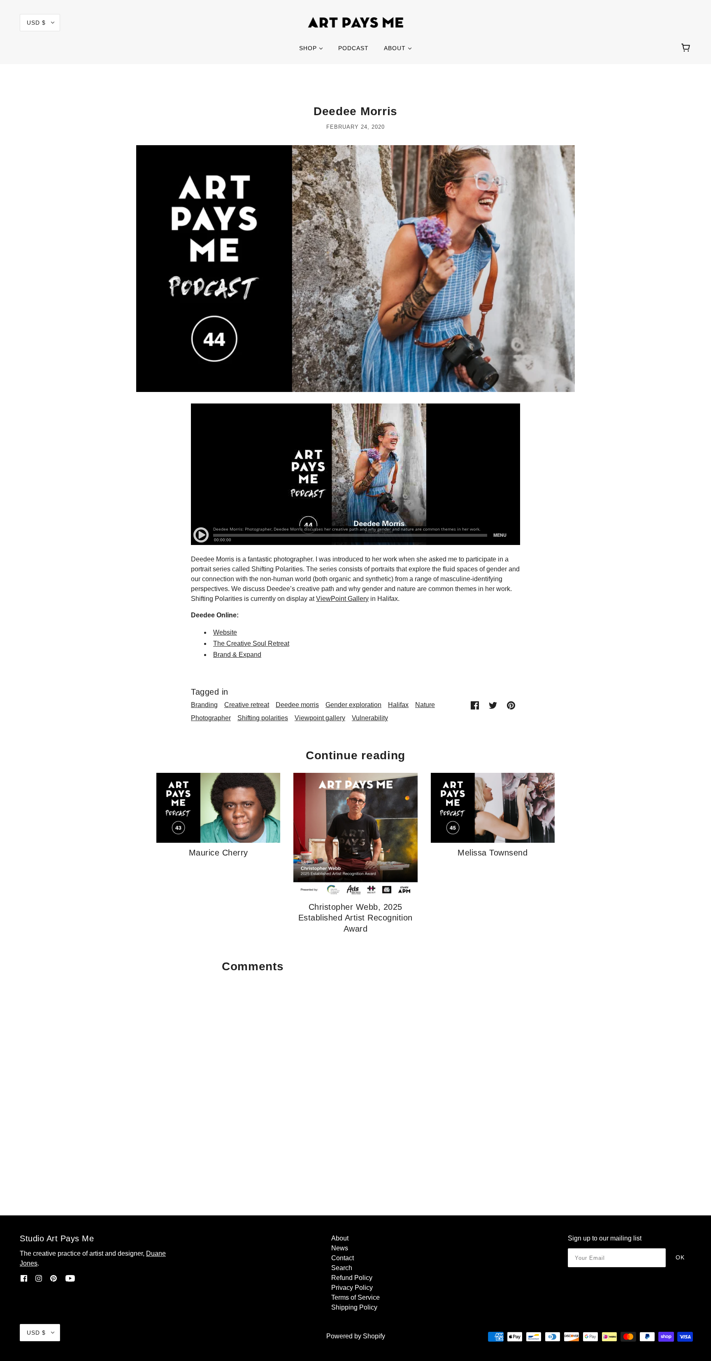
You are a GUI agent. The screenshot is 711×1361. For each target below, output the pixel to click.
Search (341, 1267)
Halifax (398, 704)
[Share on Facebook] (475, 705)
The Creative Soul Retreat (251, 643)
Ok (680, 1257)
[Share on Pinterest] (511, 705)
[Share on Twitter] (493, 705)
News (339, 1248)
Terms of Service (355, 1297)
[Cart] (687, 48)
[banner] (355, 22)
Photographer (211, 717)
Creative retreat (246, 704)
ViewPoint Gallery (342, 598)
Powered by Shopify (355, 1336)
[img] (23, 1278)
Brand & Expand (237, 654)
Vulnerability (370, 717)
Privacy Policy (352, 1287)
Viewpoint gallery (320, 717)
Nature (425, 704)
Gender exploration (353, 704)
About (340, 1238)
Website (225, 632)
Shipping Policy (354, 1307)
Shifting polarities (262, 717)
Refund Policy (351, 1277)
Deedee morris (297, 704)
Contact (342, 1257)
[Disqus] (355, 1080)
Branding (204, 704)
